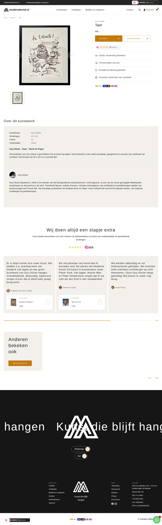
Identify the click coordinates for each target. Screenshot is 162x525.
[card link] (47, 302)
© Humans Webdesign (148, 519)
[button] (140, 10)
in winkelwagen (133, 38)
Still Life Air (76, 302)
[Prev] (150, 378)
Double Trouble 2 (26, 302)
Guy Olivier (12, 17)
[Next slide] (156, 320)
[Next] (156, 378)
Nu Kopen (103, 38)
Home (5, 17)
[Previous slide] (150, 320)
